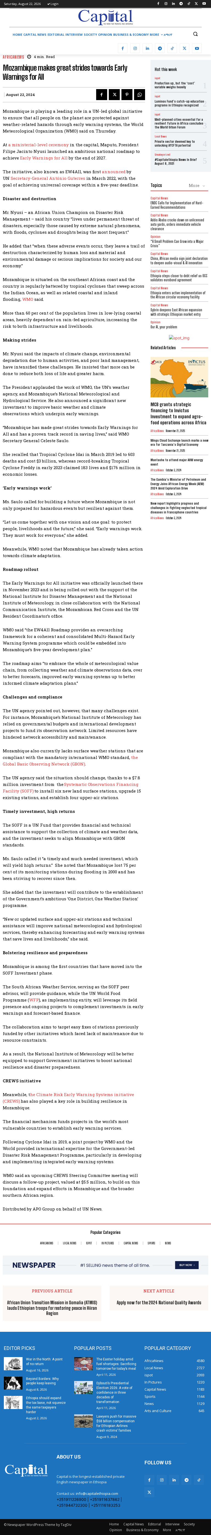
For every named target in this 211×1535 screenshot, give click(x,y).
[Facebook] (158, 4)
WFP (34, 1000)
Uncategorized (162, 154)
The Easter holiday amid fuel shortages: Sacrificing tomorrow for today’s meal (116, 1364)
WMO (27, 299)
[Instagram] (166, 4)
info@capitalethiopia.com (97, 1493)
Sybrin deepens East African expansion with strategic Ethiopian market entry (176, 312)
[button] (195, 33)
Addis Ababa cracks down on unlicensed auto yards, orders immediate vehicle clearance (177, 224)
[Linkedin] (173, 4)
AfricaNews (13, 57)
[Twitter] (196, 4)
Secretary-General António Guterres (48, 178)
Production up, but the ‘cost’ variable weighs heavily (175, 85)
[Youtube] (204, 4)
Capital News (159, 198)
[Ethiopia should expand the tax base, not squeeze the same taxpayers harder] (13, 1402)
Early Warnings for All (44, 158)
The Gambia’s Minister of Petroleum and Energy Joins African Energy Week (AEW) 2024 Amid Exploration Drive (178, 483)
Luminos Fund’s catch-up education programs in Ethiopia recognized (179, 103)
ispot (157, 78)
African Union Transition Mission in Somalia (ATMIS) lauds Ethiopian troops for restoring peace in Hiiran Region (52, 1308)
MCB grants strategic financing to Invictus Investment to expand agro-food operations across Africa (178, 413)
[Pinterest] (126, 94)
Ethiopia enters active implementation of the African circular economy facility (178, 295)
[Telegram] (181, 4)
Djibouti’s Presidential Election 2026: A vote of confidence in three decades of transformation (114, 1392)
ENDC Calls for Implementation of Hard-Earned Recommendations (177, 205)
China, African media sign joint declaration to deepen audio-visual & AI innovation (179, 260)
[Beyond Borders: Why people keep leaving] (13, 1383)
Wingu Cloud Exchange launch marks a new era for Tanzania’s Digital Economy (179, 442)
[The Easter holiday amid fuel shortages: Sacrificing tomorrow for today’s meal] (83, 1363)
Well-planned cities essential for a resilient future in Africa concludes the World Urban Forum (179, 123)
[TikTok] (189, 4)
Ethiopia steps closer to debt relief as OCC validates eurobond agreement (179, 278)
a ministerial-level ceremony (38, 144)
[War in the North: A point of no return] (13, 1363)
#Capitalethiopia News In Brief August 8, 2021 (176, 162)
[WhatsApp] (139, 94)
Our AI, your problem (164, 327)
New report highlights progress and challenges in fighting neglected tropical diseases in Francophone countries (179, 507)
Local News (160, 136)
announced (114, 171)
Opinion (155, 236)
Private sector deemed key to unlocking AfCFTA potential (175, 143)
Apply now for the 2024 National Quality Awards (159, 1302)
